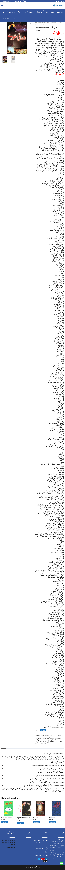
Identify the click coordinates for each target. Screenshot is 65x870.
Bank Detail (12, 845)
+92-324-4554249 (40, 852)
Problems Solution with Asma (43, 738)
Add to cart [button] (5, 822)
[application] (34, 12)
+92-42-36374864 (39, 848)
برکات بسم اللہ (55, 740)
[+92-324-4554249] (46, 852)
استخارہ (60, 740)
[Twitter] (56, 1)
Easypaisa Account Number (8, 840)
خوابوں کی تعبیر (25, 11)
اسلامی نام (31, 11)
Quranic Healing (51, 738)
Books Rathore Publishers (43, 22)
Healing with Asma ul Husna (52, 737)
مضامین (14, 11)
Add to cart (43, 730)
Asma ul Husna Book (53, 735)
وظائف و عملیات (38, 743)
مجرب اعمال (44, 743)
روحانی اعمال (44, 741)
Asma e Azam (47, 735)
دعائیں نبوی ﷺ (50, 741)
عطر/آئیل (48, 11)
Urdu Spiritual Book (44, 740)
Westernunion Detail (10, 847)
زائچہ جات (59, 11)
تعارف (14, 18)
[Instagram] (58, 1)
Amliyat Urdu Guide (40, 735)
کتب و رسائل (40, 11)
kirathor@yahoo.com (39, 856)
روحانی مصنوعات (7, 11)
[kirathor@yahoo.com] (46, 856)
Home (36, 22)
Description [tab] (3, 749)
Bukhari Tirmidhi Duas (42, 737)
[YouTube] (61, 1)
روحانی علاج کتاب (38, 741)
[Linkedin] (63, 1)
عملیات (8, 18)
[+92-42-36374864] (46, 848)
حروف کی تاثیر (56, 741)
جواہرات (53, 11)
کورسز (4, 18)
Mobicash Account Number (8, 843)
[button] (2, 5)
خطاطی (18, 11)
